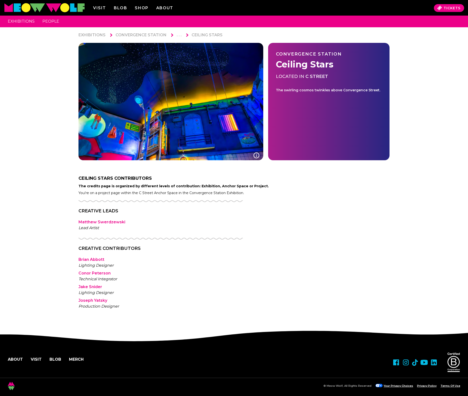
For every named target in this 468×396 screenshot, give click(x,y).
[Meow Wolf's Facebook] (396, 362)
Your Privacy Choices (398, 385)
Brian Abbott (91, 259)
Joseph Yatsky (92, 300)
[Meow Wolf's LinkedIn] (434, 362)
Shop (141, 8)
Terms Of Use (450, 385)
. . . (179, 35)
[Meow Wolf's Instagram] (406, 362)
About (15, 359)
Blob (120, 8)
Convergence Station (141, 35)
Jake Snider (90, 286)
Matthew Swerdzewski (101, 222)
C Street (316, 76)
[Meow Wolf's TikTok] (415, 362)
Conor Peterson (94, 273)
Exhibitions (21, 21)
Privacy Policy (427, 385)
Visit (99, 8)
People (50, 21)
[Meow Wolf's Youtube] (424, 362)
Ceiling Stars (207, 35)
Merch (76, 359)
